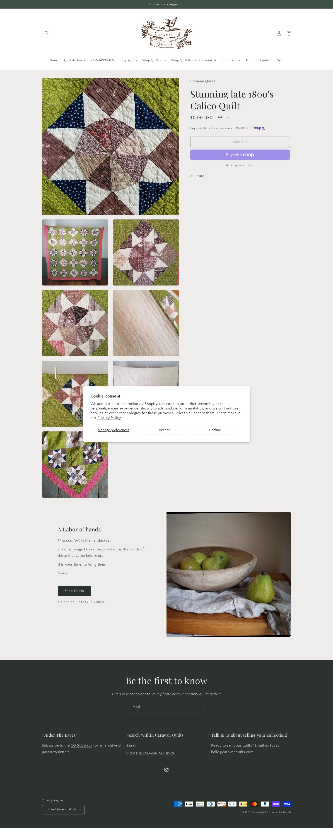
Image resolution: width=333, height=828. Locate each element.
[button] (47, 33)
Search (131, 745)
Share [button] (199, 176)
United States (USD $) (61, 809)
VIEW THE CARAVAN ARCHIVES (150, 753)
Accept (164, 430)
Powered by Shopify (279, 812)
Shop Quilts (74, 591)
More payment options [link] (240, 165)
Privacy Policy (109, 418)
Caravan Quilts (260, 812)
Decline (215, 430)
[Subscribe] (202, 707)
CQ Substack (81, 745)
